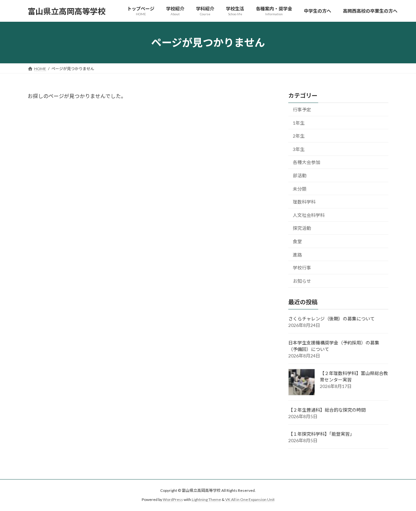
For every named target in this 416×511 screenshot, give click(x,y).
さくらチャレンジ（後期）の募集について (331, 318)
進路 (297, 254)
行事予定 (302, 109)
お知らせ (302, 281)
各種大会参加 (306, 162)
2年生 (299, 136)
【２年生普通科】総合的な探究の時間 (327, 410)
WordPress (173, 499)
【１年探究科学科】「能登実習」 (321, 434)
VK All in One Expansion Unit (250, 499)
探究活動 (302, 228)
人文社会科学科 (309, 215)
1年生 (299, 123)
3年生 (299, 149)
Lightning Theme (206, 499)
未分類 (299, 189)
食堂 (297, 241)
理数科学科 (304, 202)
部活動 (299, 175)
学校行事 (302, 267)
